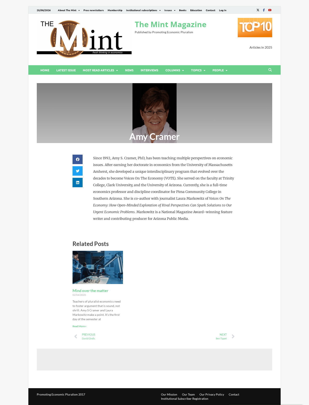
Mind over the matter (90, 290)
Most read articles (98, 70)
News (129, 70)
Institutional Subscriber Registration (184, 398)
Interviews (149, 70)
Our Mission (169, 394)
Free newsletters (93, 10)
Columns (172, 70)
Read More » (79, 326)
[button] (78, 159)
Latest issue (66, 70)
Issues (168, 10)
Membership (115, 10)
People (218, 70)
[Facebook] (263, 10)
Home (44, 70)
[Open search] (270, 70)
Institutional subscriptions (141, 10)
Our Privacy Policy (211, 394)
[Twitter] (257, 10)
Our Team (188, 394)
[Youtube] (269, 10)
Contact (210, 10)
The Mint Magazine (170, 24)
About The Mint (67, 10)
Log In (222, 10)
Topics (196, 70)
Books (182, 10)
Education (196, 10)
